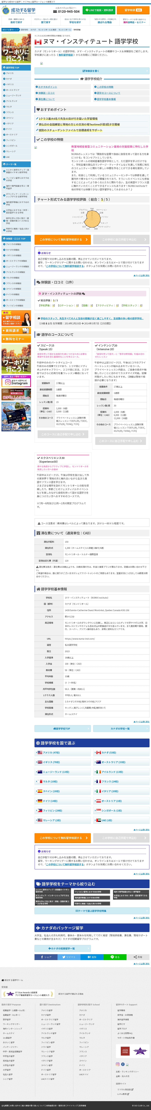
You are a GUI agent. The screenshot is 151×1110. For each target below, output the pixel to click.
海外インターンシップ (12, 1028)
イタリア (83, 1056)
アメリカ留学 (46, 1010)
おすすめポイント (47, 87)
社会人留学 (8, 1074)
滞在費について (46, 99)
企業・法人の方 (122, 1076)
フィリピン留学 (48, 1042)
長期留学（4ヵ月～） (12, 1014)
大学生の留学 (8, 1065)
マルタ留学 (46, 1037)
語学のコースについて (108, 93)
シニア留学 (8, 1079)
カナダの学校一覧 (120, 728)
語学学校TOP (63, 728)
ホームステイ (8, 1033)
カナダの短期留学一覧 (63, 948)
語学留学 (7, 1019)
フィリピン (84, 1042)
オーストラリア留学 (49, 1019)
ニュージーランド (87, 1024)
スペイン (83, 1060)
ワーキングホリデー (11, 1024)
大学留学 (7, 1069)
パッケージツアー (10, 1047)
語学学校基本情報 (106, 99)
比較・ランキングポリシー (127, 1071)
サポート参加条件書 (126, 1037)
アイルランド (85, 1033)
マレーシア (84, 1047)
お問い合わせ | (16, 1105)
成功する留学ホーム (13, 980)
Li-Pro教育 (122, 1094)
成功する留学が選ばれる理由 (70, 993)
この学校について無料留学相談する (65, 266)
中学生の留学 (8, 1056)
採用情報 (82, 1105)
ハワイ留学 (46, 1047)
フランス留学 (47, 1056)
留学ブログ (122, 1028)
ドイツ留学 (46, 1069)
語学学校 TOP (12, 67)
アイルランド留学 (48, 1033)
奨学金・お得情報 (125, 1014)
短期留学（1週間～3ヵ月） (14, 1010)
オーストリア (85, 1069)
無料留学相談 (66, 55)
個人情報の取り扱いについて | (34, 1105)
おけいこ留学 (8, 1042)
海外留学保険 (123, 1019)
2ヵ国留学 (7, 1037)
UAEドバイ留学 (47, 1079)
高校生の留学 (8, 1060)
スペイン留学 (46, 1065)
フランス (83, 1051)
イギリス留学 (47, 1028)
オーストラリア (85, 1019)
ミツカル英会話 (124, 1089)
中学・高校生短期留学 (12, 1051)
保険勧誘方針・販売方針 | (56, 1105)
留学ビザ (121, 1024)
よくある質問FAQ (124, 1033)
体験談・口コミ (46, 93)
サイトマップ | (73, 1105)
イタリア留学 (46, 1060)
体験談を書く (92, 71)
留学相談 (133, 10)
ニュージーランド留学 (50, 1024)
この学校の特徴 (105, 87)
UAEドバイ (83, 1074)
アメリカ (83, 1010)
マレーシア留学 (48, 1051)
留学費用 (121, 1010)
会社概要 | (5, 1105)
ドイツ (82, 1065)
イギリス (83, 1028)
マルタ (82, 1037)
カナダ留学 (46, 1014)
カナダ (82, 1014)
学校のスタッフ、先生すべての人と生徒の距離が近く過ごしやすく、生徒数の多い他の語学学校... (92, 318)
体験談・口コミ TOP (16, 238)
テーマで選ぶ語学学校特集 (92, 911)
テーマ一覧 (11, 164)
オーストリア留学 (48, 1074)
